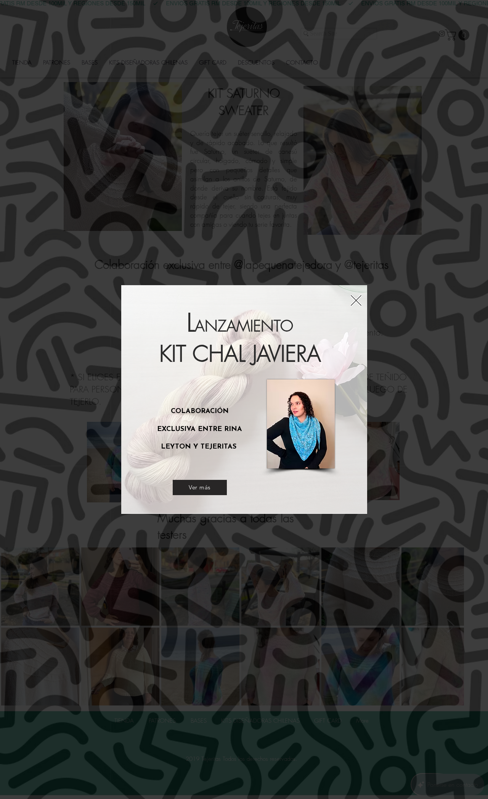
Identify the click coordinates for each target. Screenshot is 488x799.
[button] (356, 300)
